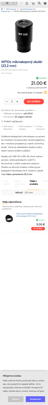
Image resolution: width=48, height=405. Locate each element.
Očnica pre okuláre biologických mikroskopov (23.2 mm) (29, 214)
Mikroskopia (11, 9)
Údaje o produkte (34, 182)
